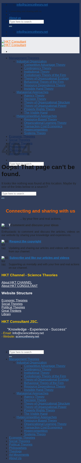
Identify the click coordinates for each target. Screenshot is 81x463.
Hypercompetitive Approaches (37, 417)
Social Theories (12, 304)
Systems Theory (35, 434)
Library (6, 314)
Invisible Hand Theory (38, 389)
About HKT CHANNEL (17, 282)
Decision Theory (35, 400)
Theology (15, 451)
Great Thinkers (11, 310)
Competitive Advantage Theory (44, 366)
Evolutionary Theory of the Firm (45, 376)
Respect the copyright (25, 241)
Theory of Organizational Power (45, 407)
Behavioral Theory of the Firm (44, 383)
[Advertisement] (40, 96)
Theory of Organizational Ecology (46, 379)
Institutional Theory (37, 372)
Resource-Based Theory (40, 420)
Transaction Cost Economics (43, 427)
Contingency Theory (37, 369)
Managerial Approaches (32, 393)
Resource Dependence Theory (44, 386)
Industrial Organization (32, 362)
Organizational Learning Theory (45, 424)
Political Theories (13, 307)
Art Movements (19, 454)
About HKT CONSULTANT (20, 285)
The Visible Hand (35, 413)
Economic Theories (15, 300)
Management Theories (24, 359)
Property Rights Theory (39, 410)
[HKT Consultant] (14, 43)
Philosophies (18, 448)
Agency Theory (34, 396)
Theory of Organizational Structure (47, 403)
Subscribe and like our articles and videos (39, 257)
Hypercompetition (36, 430)
